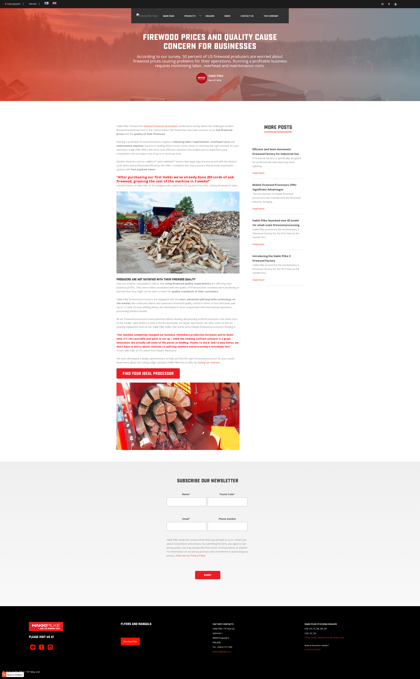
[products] (200, 16)
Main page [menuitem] (168, 16)
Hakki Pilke (216, 76)
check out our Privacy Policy (190, 555)
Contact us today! (312, 649)
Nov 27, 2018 (215, 80)
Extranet (33, 3)
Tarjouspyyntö (14, 3)
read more (258, 173)
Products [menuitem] (189, 16)
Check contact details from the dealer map (324, 637)
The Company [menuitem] (271, 16)
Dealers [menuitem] (210, 16)
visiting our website (209, 362)
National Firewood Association (161, 126)
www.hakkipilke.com (222, 651)
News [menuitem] (227, 16)
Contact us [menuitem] (247, 16)
